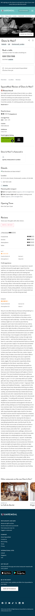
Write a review (7, 225)
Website (3, 44)
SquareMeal (7, 11)
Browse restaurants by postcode (9, 525)
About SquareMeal (6, 537)
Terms (2, 544)
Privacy (3, 546)
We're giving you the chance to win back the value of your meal (17, 3)
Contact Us (4, 539)
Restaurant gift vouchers (7, 523)
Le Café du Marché (7, 505)
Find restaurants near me (7, 528)
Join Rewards (23, 10)
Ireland (3, 553)
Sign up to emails (9, 589)
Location (11, 80)
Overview (3, 80)
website (10, 59)
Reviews (18, 80)
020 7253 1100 (7, 182)
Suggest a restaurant (6, 530)
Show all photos (26, 34)
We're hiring (4, 541)
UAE (2, 557)
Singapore (3, 555)
